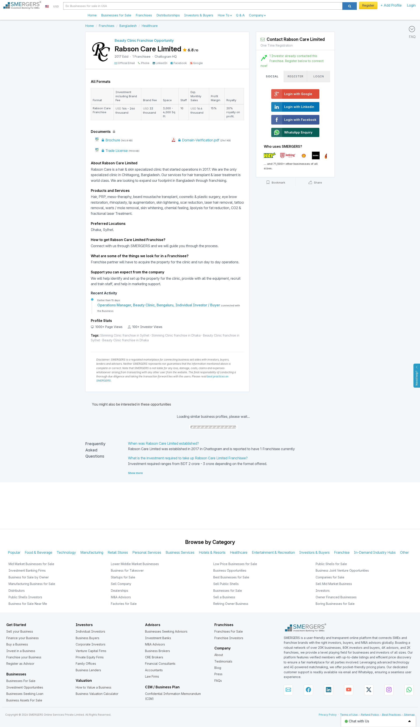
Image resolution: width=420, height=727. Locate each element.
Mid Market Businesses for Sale (31, 564)
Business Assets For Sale (24, 700)
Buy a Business (17, 644)
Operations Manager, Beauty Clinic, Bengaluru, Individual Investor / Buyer (159, 305)
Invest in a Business (20, 651)
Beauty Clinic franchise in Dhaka (125, 340)
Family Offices (86, 663)
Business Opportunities (229, 570)
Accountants (154, 670)
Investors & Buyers (198, 15)
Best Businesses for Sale (231, 577)
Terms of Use (349, 714)
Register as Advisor (20, 663)
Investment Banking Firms (27, 570)
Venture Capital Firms (91, 651)
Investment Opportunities (24, 687)
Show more (135, 473)
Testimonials (223, 661)
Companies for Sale (330, 577)
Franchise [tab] (342, 552)
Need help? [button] (416, 378)
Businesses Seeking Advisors (166, 631)
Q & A (240, 15)
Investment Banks (158, 638)
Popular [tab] (14, 552)
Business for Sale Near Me (28, 604)
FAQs (218, 680)
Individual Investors (90, 631)
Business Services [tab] (180, 552)
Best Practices (391, 714)
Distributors (17, 590)
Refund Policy (370, 714)
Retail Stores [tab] (118, 552)
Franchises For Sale (228, 631)
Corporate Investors (90, 644)
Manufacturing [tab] (91, 552)
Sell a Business (224, 597)
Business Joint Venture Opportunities (342, 570)
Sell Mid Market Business (334, 584)
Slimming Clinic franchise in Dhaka (176, 335)
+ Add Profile (391, 5)
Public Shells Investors (25, 597)
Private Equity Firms (90, 657)
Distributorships (168, 15)
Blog (217, 668)
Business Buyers (87, 638)
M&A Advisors (121, 597)
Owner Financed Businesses (336, 597)
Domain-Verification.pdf (200, 140)
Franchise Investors (228, 638)
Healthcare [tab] (238, 552)
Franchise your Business (23, 657)
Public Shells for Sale (331, 564)
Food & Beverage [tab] (38, 552)
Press (218, 674)
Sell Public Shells (226, 584)
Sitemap (409, 714)
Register (368, 5)
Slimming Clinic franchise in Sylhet (124, 335)
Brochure (112, 140)
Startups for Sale (123, 577)
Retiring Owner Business (230, 604)
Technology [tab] (66, 552)
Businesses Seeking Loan (24, 694)
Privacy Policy (328, 714)
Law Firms (152, 676)
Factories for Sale (124, 604)
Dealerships (119, 590)
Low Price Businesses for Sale (235, 564)
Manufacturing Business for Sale (32, 584)
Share (317, 182)
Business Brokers (157, 651)
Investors (323, 590)
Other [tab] (404, 552)
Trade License (116, 150)
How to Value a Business (93, 687)
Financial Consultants (160, 663)
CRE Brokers (154, 657)
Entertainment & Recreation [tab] (273, 552)
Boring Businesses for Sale (335, 604)
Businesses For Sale (20, 681)
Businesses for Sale (116, 15)
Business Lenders (88, 670)
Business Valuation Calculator (97, 694)
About (218, 655)
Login (411, 5)
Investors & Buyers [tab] (314, 552)
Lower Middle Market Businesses (135, 564)
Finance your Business (22, 638)
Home (92, 15)
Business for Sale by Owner (29, 577)
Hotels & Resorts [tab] (212, 552)
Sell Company (121, 584)
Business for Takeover (127, 570)
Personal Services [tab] (146, 552)
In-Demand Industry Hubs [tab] (375, 552)
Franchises (144, 15)
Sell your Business (19, 631)
